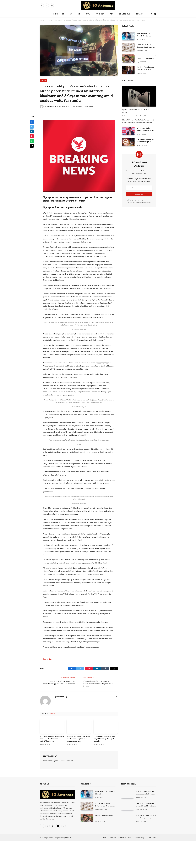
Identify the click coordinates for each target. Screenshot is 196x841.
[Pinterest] (32, 136)
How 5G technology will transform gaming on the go (146, 816)
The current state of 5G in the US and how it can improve (146, 804)
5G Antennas (124, 14)
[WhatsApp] (32, 141)
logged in (55, 761)
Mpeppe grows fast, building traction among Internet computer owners (78, 738)
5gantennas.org (51, 106)
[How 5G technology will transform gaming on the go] (127, 818)
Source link (47, 659)
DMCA (130, 838)
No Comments (77, 106)
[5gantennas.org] (98, 5)
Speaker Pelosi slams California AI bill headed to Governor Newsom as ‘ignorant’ (145, 68)
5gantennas (67, 838)
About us (113, 838)
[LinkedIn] (32, 131)
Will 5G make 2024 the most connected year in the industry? (145, 792)
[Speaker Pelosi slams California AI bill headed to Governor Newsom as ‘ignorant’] (128, 70)
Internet (100, 14)
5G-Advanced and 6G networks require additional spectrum (145, 140)
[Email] (32, 146)
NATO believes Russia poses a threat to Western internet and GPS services (52, 738)
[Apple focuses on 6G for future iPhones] (139, 96)
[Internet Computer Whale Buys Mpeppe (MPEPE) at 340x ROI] (106, 726)
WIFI (111, 14)
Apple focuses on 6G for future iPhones (135, 110)
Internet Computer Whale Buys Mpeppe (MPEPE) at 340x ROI (104, 738)
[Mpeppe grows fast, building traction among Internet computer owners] (79, 726)
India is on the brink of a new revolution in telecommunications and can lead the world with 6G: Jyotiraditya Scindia (146, 57)
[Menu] (41, 14)
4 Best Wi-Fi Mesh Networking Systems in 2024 (145, 46)
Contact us (122, 838)
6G (71, 14)
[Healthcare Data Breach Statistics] (128, 36)
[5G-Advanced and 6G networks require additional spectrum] (128, 142)
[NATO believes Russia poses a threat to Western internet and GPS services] (52, 726)
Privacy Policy (140, 202)
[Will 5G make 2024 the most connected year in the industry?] (127, 794)
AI (79, 14)
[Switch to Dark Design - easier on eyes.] (151, 14)
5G (63, 14)
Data (88, 14)
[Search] (155, 14)
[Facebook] (32, 122)
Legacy (139, 14)
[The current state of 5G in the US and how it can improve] (127, 806)
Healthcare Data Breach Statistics (144, 34)
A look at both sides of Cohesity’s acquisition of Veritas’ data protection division (98, 683)
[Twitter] (32, 127)
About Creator (151, 838)
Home (55, 14)
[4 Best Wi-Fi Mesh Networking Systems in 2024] (128, 47)
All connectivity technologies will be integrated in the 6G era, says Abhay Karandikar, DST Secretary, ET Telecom (145, 129)
